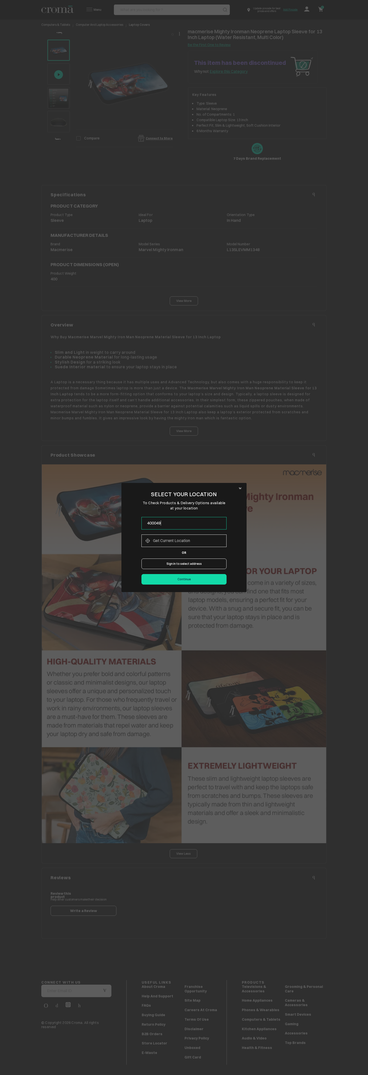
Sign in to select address (184, 564)
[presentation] (184, 523)
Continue (184, 579)
